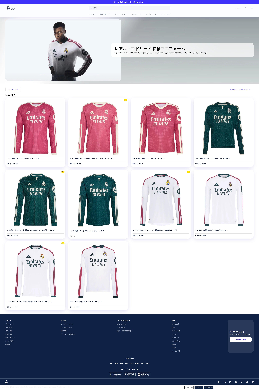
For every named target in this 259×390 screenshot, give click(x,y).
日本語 (174, 347)
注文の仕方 (8, 327)
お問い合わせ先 (121, 324)
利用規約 (63, 331)
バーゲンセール (166, 14)
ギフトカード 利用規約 (68, 334)
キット (90, 14)
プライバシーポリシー (67, 324)
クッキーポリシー (66, 327)
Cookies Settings (189, 387)
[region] (129, 387)
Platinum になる (240, 339)
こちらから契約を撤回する (124, 331)
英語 (173, 327)
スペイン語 (175, 324)
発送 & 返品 (8, 331)
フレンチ (174, 334)
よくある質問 (120, 327)
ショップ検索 (9, 341)
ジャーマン (175, 337)
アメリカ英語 (176, 331)
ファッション (135, 14)
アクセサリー (150, 14)
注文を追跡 (8, 334)
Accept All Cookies (209, 387)
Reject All (199, 387)
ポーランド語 (176, 351)
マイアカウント (10, 337)
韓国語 (174, 344)
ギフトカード (9, 324)
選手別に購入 (103, 14)
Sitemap (7, 344)
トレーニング (119, 14)
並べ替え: (239, 89)
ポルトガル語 (176, 341)
